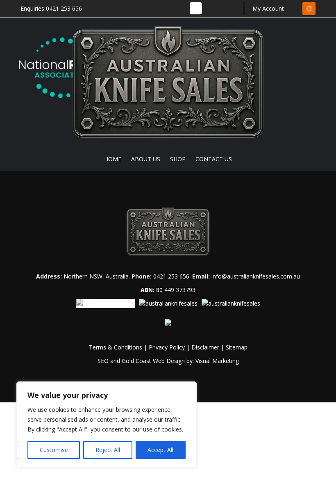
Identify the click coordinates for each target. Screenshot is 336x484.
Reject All (107, 450)
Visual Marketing (217, 361)
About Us (145, 159)
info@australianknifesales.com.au (255, 276)
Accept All (160, 450)
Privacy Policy (167, 347)
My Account (268, 8)
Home (112, 159)
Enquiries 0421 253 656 (51, 8)
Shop (178, 159)
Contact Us (213, 159)
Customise (54, 450)
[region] (106, 424)
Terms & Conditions (115, 347)
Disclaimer (205, 347)
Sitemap (236, 347)
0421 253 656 (171, 276)
